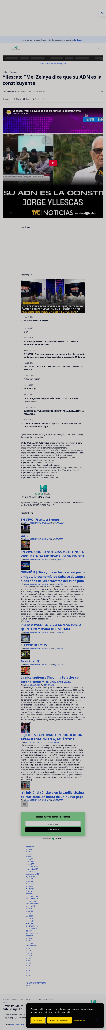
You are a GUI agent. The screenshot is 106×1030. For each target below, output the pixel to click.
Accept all (37, 1020)
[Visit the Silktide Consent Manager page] (97, 1020)
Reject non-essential (59, 1020)
